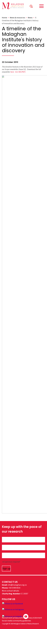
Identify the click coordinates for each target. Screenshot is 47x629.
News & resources (17, 17)
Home (4, 17)
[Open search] (31, 6)
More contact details (10, 590)
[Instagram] (13, 609)
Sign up (6, 568)
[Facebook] (12, 603)
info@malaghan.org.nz (17, 585)
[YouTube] (26, 616)
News (30, 17)
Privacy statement (34, 617)
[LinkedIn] (12, 616)
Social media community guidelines (16, 620)
